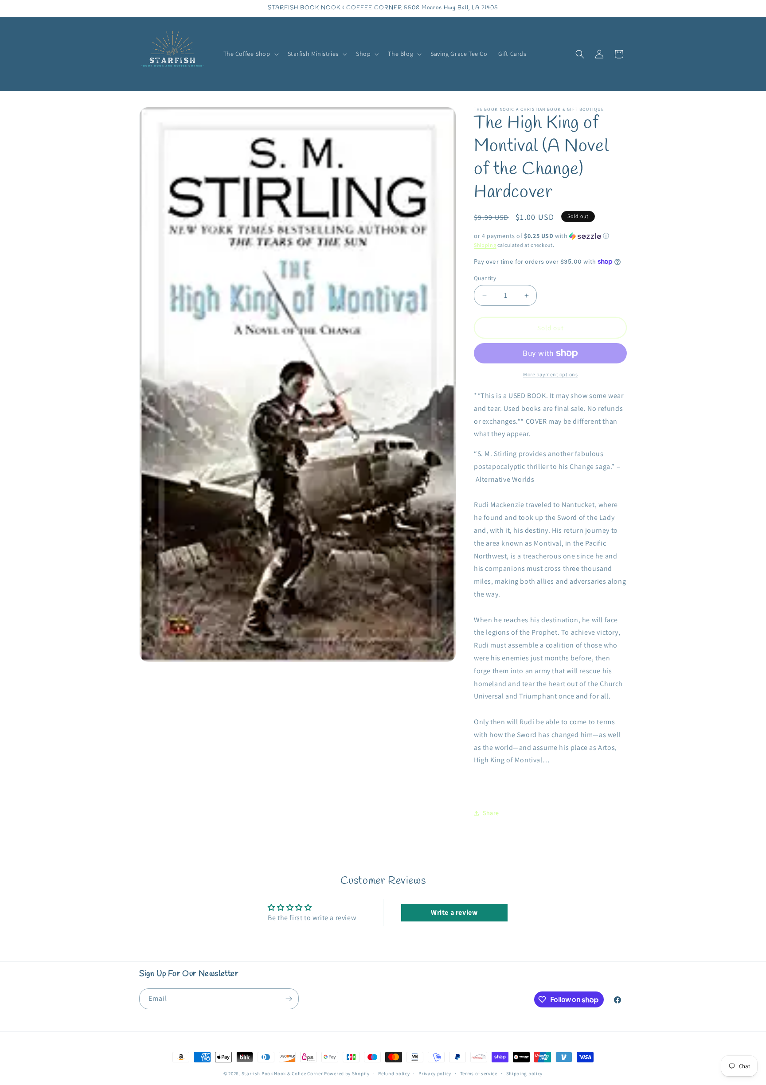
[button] (250, 53)
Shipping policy (524, 1073)
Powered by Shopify (347, 1073)
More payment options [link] (550, 374)
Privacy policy (434, 1073)
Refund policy (394, 1073)
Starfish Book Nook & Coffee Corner (282, 1073)
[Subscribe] (288, 998)
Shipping (485, 245)
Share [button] (491, 813)
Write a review (454, 912)
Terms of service (478, 1073)
